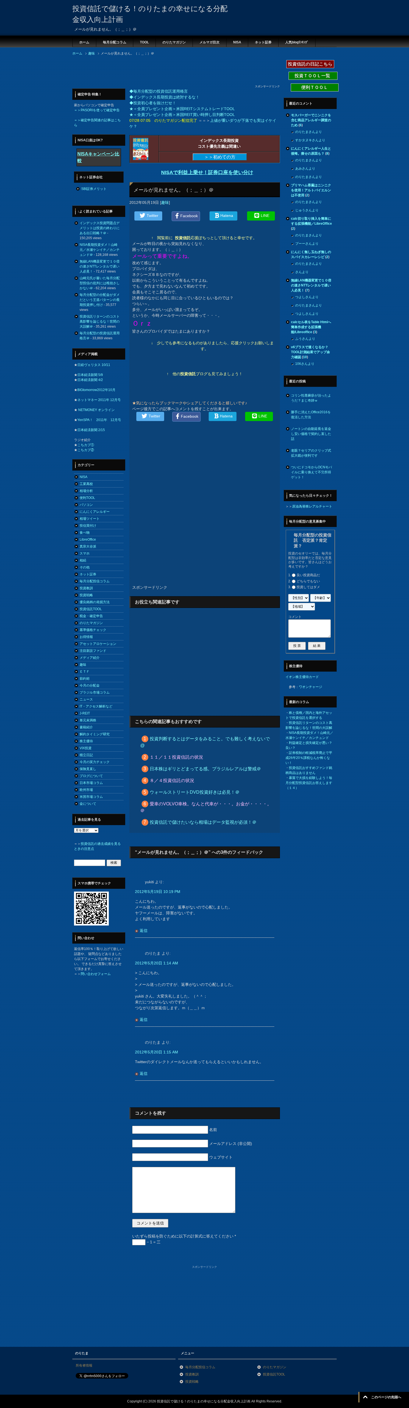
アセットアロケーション (98, 644)
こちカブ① (85, 445)
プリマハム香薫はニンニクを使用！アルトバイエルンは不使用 (311, 190)
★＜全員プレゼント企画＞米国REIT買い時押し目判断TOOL (182, 114)
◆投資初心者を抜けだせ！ (152, 103)
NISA (237, 42)
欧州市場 (86, 790)
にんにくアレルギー (95, 512)
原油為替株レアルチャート (312, 506)
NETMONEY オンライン (96, 410)
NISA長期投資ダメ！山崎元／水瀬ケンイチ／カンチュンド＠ (100, 250)
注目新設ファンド (93, 651)
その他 (85, 567)
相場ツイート (90, 519)
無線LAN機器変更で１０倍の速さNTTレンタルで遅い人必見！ (100, 266)
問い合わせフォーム (96, 974)
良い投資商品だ (308, 575)
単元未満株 (88, 720)
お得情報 (86, 637)
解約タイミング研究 (95, 734)
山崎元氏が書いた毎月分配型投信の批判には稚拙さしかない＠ (100, 283)
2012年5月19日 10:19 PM (157, 891)
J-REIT (85, 713)
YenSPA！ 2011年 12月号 (99, 420)
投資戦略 (86, 595)
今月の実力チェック (95, 762)
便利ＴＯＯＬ (314, 87)
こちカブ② (85, 450)
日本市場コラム (91, 783)
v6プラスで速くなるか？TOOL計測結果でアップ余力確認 (310, 352)
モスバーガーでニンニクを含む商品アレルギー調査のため (311, 120)
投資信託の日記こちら (310, 64)
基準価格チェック (93, 630)
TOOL (144, 42)
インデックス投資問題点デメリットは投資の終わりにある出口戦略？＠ (100, 228)
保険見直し (88, 769)
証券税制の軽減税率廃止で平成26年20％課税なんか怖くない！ (308, 758)
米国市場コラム (91, 797)
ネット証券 (263, 42)
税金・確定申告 (91, 616)
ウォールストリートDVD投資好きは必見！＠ (195, 792)
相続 (83, 560)
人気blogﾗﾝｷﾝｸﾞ (297, 42)
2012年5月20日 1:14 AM (156, 963)
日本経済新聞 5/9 (90, 375)
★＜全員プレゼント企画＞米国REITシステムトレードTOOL (182, 109)
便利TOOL (87, 498)
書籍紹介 (86, 727)
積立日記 (86, 755)
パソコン (86, 505)
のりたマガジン (174, 42)
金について (88, 804)
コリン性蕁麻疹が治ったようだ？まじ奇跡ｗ (311, 398)
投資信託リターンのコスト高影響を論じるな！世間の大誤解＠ (100, 321)
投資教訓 (86, 588)
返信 (143, 930)
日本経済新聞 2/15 (91, 430)
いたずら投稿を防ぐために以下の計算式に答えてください (184, 1236)
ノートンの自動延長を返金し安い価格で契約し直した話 (311, 434)
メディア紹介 (90, 658)
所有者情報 (84, 1365)
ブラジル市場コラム (95, 692)
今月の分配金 (90, 685)
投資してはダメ (308, 587)
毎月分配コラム (114, 42)
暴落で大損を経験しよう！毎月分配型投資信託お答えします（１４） (308, 783)
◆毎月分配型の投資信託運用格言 (158, 91)
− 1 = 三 (153, 1242)
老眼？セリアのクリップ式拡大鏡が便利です (311, 453)
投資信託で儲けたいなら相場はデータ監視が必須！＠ (203, 822)
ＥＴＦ (85, 672)
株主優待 (86, 741)
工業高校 (86, 484)
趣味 (165, 202)
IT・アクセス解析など (96, 706)
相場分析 (86, 491)
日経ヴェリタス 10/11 (93, 365)
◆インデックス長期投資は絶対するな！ (164, 97)
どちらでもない (308, 581)
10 (305, 357)
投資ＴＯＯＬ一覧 (313, 75)
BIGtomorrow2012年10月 (96, 390)
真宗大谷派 (88, 546)
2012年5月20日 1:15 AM (156, 1052)
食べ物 (85, 533)
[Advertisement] (173, 71)
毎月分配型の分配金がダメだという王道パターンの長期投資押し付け (100, 300)
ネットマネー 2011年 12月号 (99, 400)
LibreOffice (88, 539)
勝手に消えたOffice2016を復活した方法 (311, 414)
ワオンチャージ (310, 687)
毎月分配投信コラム (95, 581)
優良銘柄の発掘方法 (95, 602)
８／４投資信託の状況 (172, 780)
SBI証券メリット (94, 189)
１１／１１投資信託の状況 (176, 757)
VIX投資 (86, 748)
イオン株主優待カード (302, 677)
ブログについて (91, 776)
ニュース (86, 699)
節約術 (85, 679)
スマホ (85, 553)
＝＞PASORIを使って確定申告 (97, 110)
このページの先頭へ (386, 1397)
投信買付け (88, 526)
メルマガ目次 (209, 42)
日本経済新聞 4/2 (90, 380)
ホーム (84, 42)
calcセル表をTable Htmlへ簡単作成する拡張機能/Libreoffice (311, 327)
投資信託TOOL (91, 609)
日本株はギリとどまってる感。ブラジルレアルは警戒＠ (205, 768)
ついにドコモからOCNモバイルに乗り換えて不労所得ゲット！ (311, 472)
